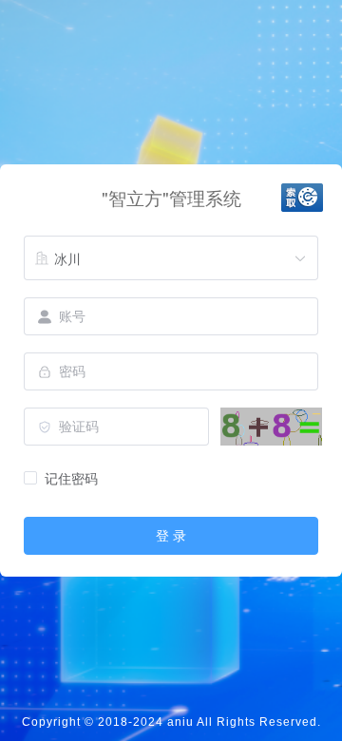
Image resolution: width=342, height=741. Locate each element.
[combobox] (171, 258)
